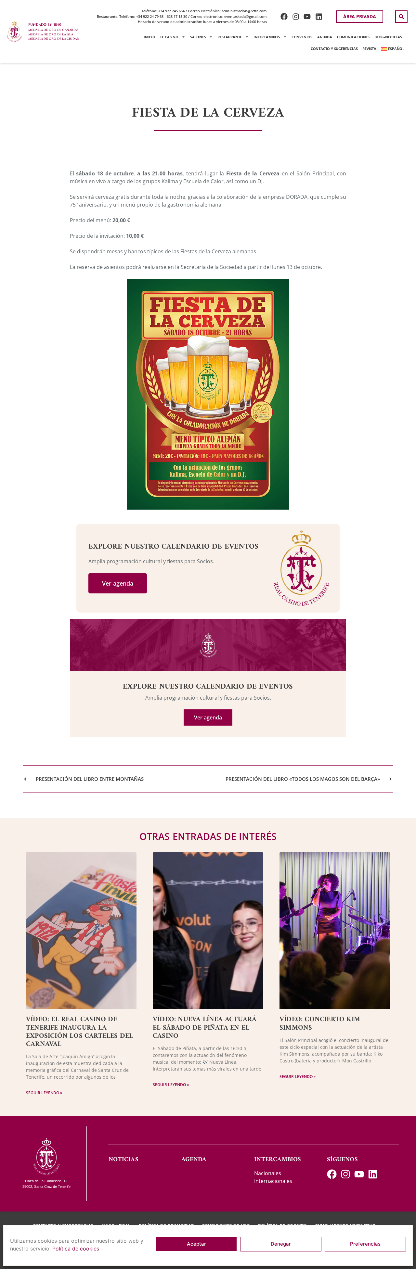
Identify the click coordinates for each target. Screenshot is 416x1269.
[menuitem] (392, 49)
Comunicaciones (353, 36)
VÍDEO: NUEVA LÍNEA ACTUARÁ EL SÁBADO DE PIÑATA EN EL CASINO (204, 1027)
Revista (369, 48)
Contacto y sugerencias (334, 48)
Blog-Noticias (388, 36)
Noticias (123, 1159)
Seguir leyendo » (44, 1093)
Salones (198, 36)
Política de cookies (75, 1248)
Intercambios (267, 36)
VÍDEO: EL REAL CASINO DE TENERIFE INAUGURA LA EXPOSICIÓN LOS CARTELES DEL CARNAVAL (79, 1031)
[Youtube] (307, 16)
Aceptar (196, 1244)
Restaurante (229, 36)
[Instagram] (296, 16)
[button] (401, 16)
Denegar (281, 1244)
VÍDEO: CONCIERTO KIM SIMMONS (320, 1023)
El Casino (169, 36)
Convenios (302, 36)
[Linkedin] (319, 16)
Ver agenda (117, 583)
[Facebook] (284, 16)
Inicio (149, 36)
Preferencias (365, 1244)
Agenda (324, 36)
